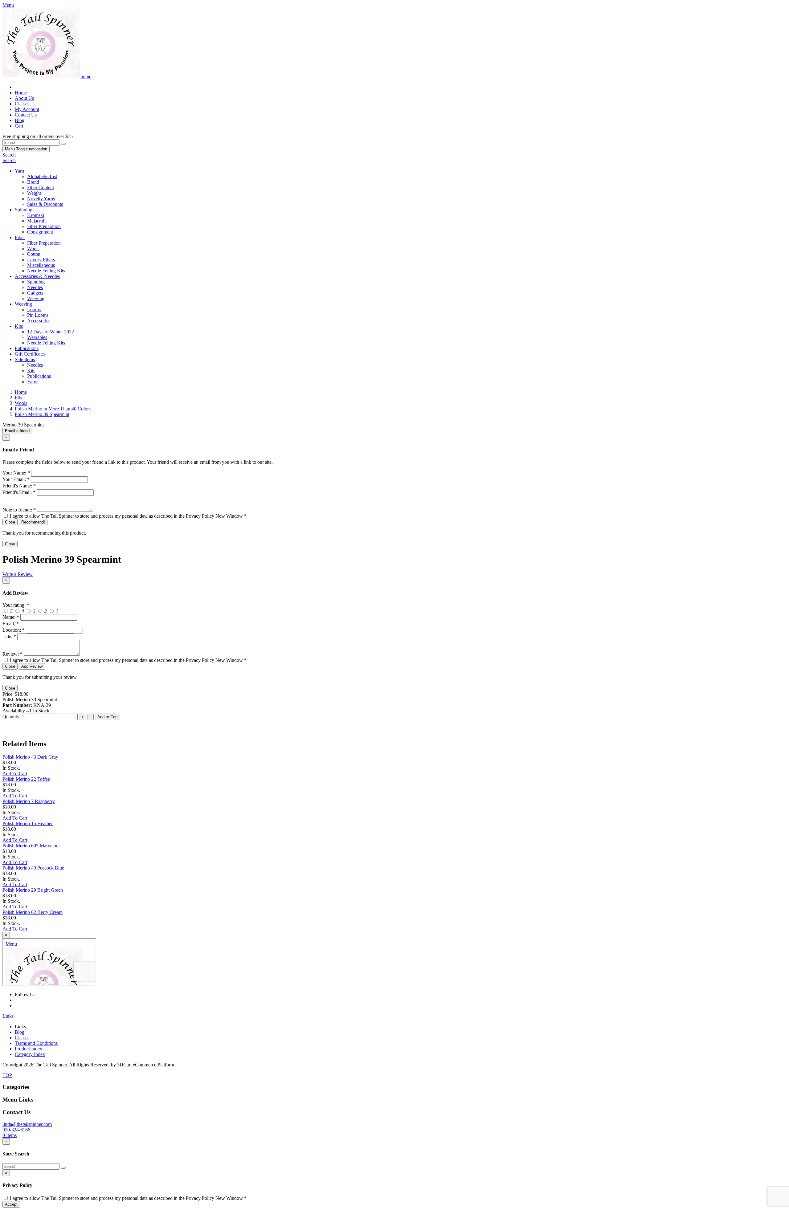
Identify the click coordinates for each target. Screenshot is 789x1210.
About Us (24, 98)
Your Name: (16, 472)
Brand (33, 182)
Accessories (38, 320)
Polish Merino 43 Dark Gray (30, 757)
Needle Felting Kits (46, 270)
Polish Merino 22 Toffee (26, 779)
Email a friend (17, 431)
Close (10, 522)
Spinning (23, 209)
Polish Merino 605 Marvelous (31, 845)
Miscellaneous (41, 265)
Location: (13, 630)
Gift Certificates (30, 353)
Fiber (20, 237)
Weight (34, 193)
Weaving (35, 298)
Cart (19, 125)
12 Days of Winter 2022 (50, 331)
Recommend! (33, 522)
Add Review (32, 666)
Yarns (32, 381)
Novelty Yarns (41, 198)
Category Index (30, 1054)
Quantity (10, 716)
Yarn (19, 170)
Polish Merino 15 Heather (27, 823)
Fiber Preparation (44, 226)
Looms (34, 309)
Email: (10, 623)
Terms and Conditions (36, 1043)
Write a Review (17, 574)
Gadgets (35, 292)
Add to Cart (107, 717)
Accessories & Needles (37, 276)
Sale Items (25, 359)
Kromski (35, 215)
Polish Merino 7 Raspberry (28, 801)
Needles (35, 287)
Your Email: (16, 479)
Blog (19, 120)
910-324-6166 (16, 1129)
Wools (33, 248)
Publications (27, 348)
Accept (11, 1204)
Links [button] (8, 1016)
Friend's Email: (18, 492)
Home (21, 92)
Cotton (33, 254)
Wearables (37, 337)
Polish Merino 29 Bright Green (32, 890)
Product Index (28, 1048)
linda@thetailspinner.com (27, 1124)
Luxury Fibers (41, 259)
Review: (12, 654)
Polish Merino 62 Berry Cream (32, 912)
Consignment (40, 231)
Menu (26, 149)
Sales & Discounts (45, 204)
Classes (22, 103)
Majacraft (36, 220)
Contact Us (26, 114)
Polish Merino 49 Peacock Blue (33, 867)
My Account (27, 109)
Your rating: (15, 605)
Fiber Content (40, 187)
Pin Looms (37, 315)
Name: (10, 617)
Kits (19, 326)
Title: (9, 636)
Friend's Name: (19, 485)
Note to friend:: (19, 509)
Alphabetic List (42, 176)
